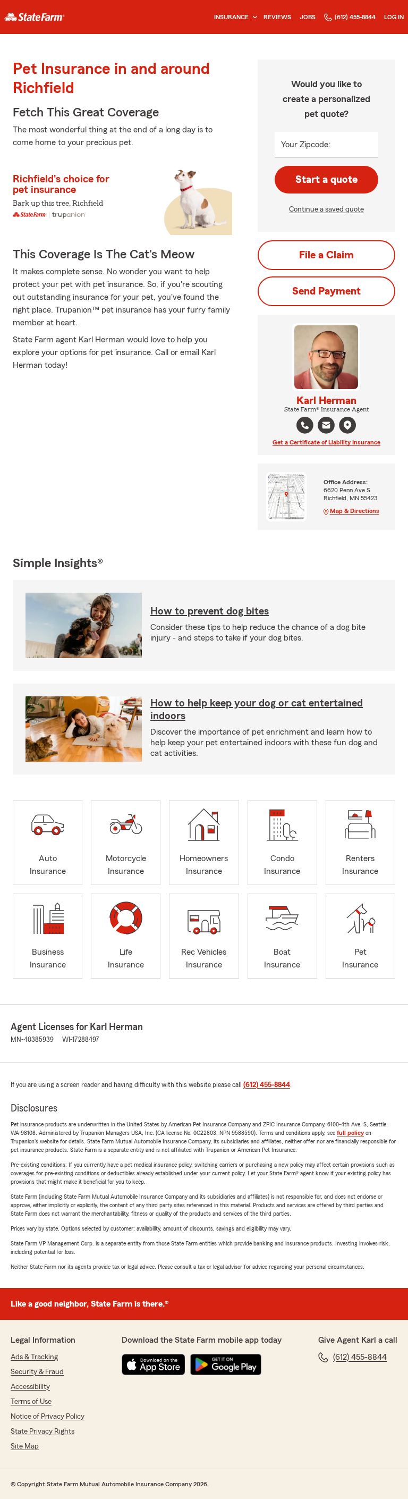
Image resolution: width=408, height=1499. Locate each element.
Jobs (308, 17)
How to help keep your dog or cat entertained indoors (256, 709)
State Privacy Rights (42, 1431)
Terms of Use (31, 1401)
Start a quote (326, 179)
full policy (350, 1133)
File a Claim (326, 255)
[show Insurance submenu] (253, 17)
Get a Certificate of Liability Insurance (326, 442)
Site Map (25, 1446)
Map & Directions (354, 511)
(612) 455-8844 (355, 17)
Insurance (231, 17)
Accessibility (30, 1387)
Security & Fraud (37, 1372)
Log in (394, 17)
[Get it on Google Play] (225, 1364)
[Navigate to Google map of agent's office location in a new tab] (347, 425)
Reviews (277, 17)
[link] (34, 17)
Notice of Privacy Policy (47, 1416)
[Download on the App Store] (153, 1364)
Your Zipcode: (305, 144)
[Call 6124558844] (304, 425)
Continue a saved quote (326, 209)
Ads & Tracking (34, 1357)
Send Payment (326, 291)
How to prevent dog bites (209, 611)
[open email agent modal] (326, 426)
